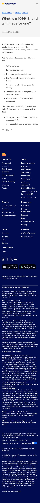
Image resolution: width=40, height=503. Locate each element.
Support (24, 215)
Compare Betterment (26, 210)
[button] (36, 3)
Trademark (5, 443)
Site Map (4, 440)
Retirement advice (9, 215)
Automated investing (6, 164)
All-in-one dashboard (25, 183)
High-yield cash (8, 175)
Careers (5, 243)
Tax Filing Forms (21, 12)
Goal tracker (26, 179)
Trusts (4, 188)
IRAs (4, 178)
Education (25, 206)
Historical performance (26, 167)
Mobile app (25, 175)
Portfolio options (28, 163)
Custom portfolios (28, 197)
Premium (5, 209)
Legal (4, 251)
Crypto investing (8, 181)
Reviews (5, 236)
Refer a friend (26, 236)
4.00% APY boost (28, 233)
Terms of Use (13, 440)
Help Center (7, 12)
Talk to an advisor (9, 206)
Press (4, 240)
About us (5, 233)
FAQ (23, 218)
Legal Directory (14, 443)
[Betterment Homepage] (9, 3)
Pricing (24, 225)
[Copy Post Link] (11, 130)
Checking (5, 185)
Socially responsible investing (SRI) (29, 192)
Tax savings (25, 172)
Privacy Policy (23, 440)
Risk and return (27, 221)
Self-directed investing (7, 170)
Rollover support (8, 212)
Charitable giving (28, 188)
